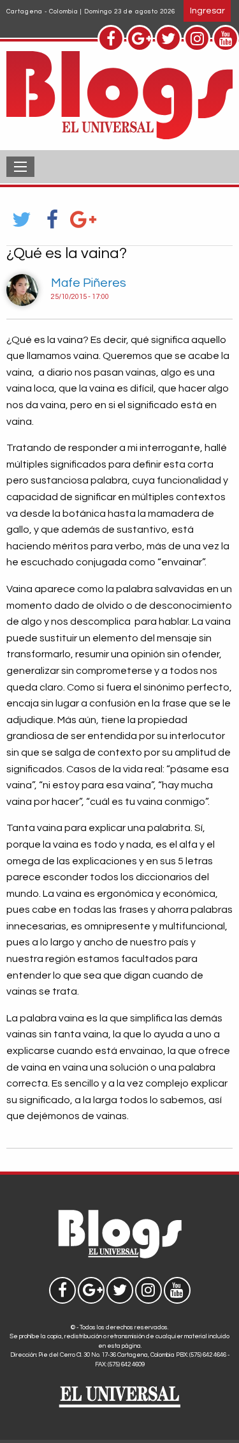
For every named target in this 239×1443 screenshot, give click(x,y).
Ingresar (207, 10)
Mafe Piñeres (88, 283)
